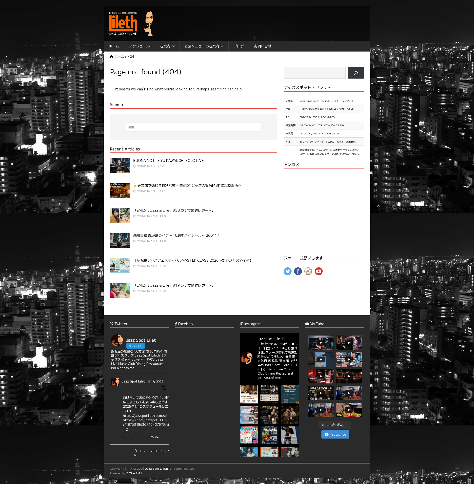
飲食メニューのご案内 (202, 45)
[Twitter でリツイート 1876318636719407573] (134, 438)
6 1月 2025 (155, 381)
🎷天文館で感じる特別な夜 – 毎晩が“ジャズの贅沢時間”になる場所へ (187, 185)
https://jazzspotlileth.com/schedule (150, 415)
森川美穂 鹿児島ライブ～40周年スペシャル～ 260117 (176, 235)
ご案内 (165, 45)
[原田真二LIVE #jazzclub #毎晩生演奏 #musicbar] (290, 435)
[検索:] (193, 127)
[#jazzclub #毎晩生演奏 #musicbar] (249, 456)
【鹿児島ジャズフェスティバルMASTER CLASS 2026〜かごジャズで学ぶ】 (193, 260)
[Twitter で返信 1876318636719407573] (126, 438)
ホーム (114, 45)
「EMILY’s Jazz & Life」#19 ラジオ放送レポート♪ (173, 285)
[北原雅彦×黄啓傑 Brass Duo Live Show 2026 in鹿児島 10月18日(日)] (290, 415)
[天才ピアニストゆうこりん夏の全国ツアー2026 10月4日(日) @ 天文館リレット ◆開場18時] (249, 435)
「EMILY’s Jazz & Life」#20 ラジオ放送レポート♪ (173, 210)
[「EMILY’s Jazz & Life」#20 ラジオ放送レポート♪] (120, 220)
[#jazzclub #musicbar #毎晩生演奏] (249, 415)
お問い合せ (262, 45)
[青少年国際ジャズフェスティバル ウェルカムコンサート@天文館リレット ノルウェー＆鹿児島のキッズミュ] (269, 435)
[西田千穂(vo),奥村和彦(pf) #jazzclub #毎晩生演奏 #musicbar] (290, 456)
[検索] (356, 73)
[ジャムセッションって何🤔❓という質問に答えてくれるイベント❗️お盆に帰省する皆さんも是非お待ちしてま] (269, 394)
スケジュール (139, 45)
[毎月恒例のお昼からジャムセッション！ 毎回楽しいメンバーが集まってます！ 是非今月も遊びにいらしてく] (290, 394)
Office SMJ (134, 473)
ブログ (239, 45)
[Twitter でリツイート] (135, 450)
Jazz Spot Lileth (156, 468)
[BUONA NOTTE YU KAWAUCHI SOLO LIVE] (120, 170)
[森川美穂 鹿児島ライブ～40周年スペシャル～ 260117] (120, 245)
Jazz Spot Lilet (133, 381)
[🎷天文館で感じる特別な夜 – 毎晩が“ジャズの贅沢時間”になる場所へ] (120, 195)
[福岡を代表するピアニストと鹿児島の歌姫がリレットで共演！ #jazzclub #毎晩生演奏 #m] (249, 394)
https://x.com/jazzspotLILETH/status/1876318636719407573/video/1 (150, 422)
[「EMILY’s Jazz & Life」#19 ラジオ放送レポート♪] (120, 295)
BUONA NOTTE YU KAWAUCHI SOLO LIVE (168, 160)
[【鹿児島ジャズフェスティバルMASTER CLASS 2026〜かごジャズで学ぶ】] (120, 270)
